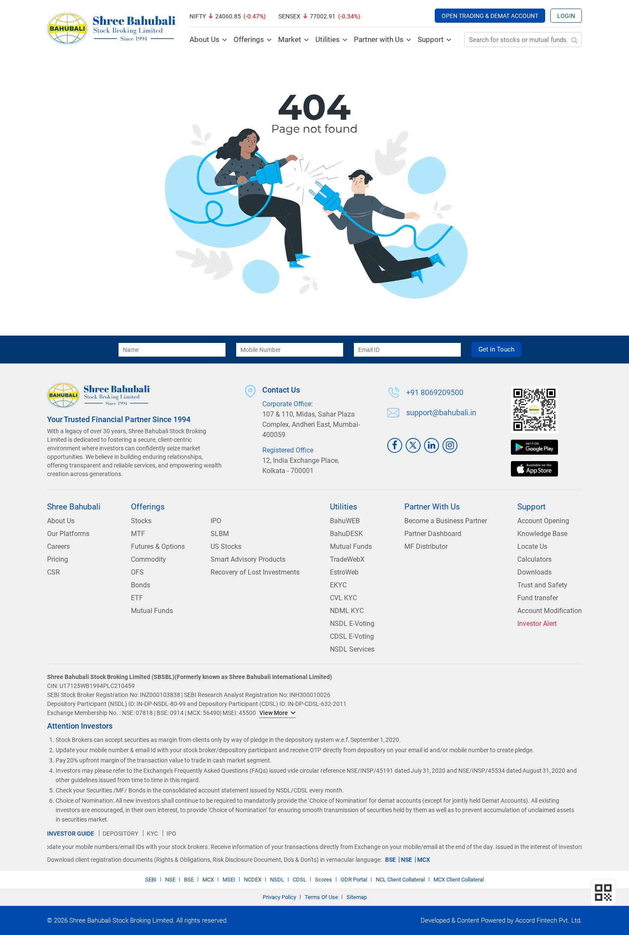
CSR (53, 572)
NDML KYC (347, 611)
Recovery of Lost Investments (255, 572)
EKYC (338, 585)
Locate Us (532, 546)
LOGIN (566, 15)
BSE (390, 859)
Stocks (141, 521)
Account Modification (549, 611)
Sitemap (357, 897)
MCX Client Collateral (458, 879)
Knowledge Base (542, 534)
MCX (423, 859)
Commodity (148, 559)
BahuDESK (346, 534)
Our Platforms (68, 534)
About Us (205, 39)
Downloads (534, 572)
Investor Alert (537, 623)
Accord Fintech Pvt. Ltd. (548, 920)
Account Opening (543, 521)
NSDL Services (352, 649)
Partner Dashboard (432, 534)
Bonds (140, 585)
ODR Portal (354, 879)
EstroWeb (344, 572)
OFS (137, 572)
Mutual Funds (152, 611)
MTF (138, 534)
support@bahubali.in (441, 413)
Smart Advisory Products (248, 559)
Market (289, 39)
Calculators (534, 559)
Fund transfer (537, 598)
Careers (58, 546)
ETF (137, 598)
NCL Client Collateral (400, 879)
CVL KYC (343, 598)
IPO (216, 521)
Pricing (57, 559)
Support (431, 39)
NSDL (277, 879)
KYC (152, 833)
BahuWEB (345, 521)
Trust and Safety (542, 585)
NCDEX (252, 879)
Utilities (327, 39)
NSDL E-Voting (352, 623)
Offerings (249, 39)
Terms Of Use (321, 897)
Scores (323, 879)
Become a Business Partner (445, 521)
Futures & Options (158, 546)
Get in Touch (496, 349)
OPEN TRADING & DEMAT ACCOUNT (490, 15)
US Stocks (226, 546)
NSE (406, 859)
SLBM (220, 534)
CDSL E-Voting (352, 636)
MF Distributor (426, 546)
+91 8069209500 (434, 392)
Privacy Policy (279, 897)
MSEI (229, 879)
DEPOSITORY (120, 833)
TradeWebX (347, 559)
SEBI (151, 879)
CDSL (299, 879)
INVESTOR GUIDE (70, 833)
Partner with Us (379, 39)
